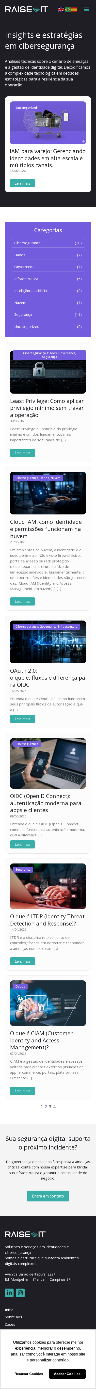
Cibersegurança (34, 353)
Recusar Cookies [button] (29, 1374)
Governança (66, 353)
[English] (61, 9)
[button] (87, 9)
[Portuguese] (68, 9)
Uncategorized (26, 108)
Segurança (49, 357)
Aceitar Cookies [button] (67, 1374)
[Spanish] (74, 9)
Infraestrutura (68, 626)
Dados (52, 353)
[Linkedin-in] (9, 1293)
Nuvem (56, 478)
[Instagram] (20, 1293)
